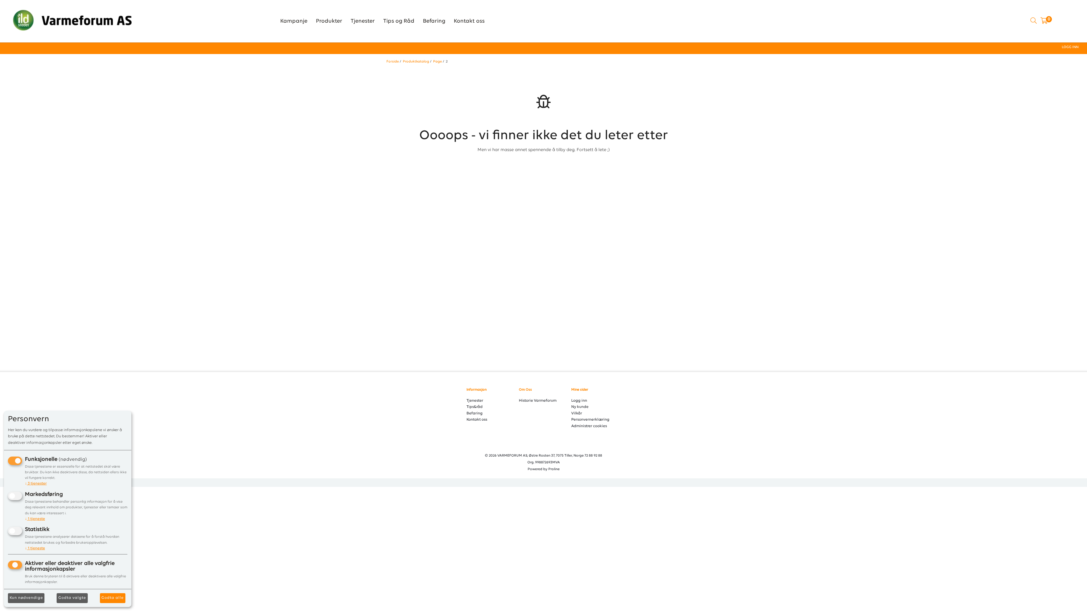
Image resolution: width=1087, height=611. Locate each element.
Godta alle (112, 598)
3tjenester (36, 483)
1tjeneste (35, 519)
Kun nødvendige (26, 598)
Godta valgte (72, 598)
